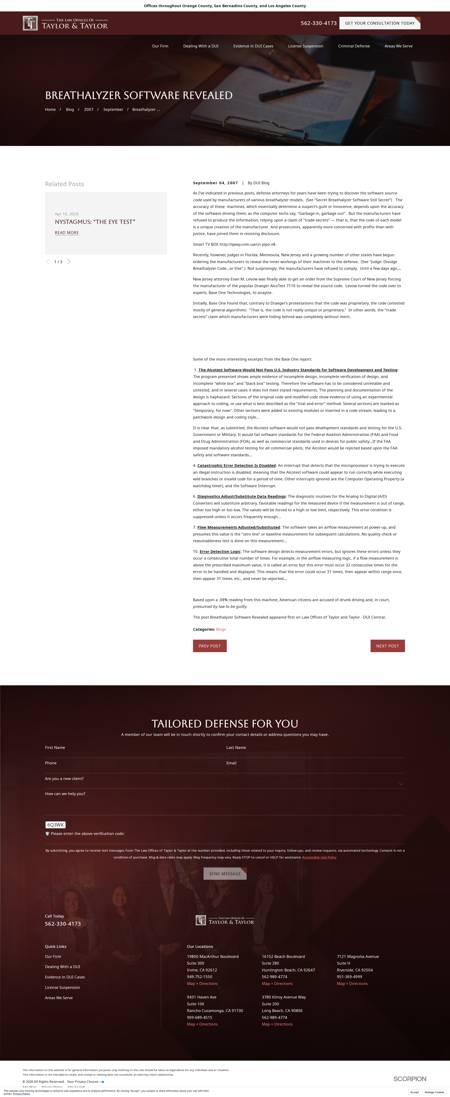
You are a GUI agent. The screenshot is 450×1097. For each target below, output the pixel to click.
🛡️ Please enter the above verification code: (84, 833)
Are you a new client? (64, 778)
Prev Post (210, 645)
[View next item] (69, 261)
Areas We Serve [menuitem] (399, 45)
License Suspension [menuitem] (305, 45)
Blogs (221, 629)
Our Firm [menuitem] (160, 45)
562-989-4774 (274, 976)
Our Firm (53, 956)
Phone (51, 762)
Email (231, 762)
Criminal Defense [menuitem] (354, 45)
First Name (55, 747)
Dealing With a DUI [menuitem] (200, 45)
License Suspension (62, 987)
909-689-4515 (199, 1017)
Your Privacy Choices (83, 1081)
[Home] (65, 23)
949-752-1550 (199, 976)
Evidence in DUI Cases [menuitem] (253, 45)
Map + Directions (202, 983)
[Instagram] (402, 922)
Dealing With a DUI (62, 966)
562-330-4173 (319, 23)
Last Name (236, 747)
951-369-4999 (349, 976)
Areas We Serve (59, 997)
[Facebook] (390, 922)
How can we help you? (65, 793)
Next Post (387, 645)
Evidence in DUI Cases (65, 977)
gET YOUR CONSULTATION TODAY (380, 23)
